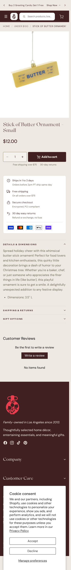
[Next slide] (65, 5)
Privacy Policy (19, 531)
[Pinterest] (25, 442)
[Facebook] (5, 442)
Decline (32, 551)
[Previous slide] (4, 5)
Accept (33, 541)
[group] (34, 74)
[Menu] (6, 16)
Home (6, 26)
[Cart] (61, 16)
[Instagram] (12, 442)
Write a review (34, 356)
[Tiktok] (18, 442)
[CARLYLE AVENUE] (14, 16)
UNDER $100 (21, 26)
